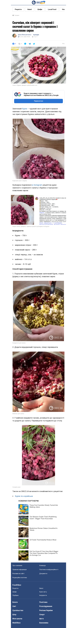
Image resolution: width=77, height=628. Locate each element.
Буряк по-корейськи (24, 496)
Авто (41, 619)
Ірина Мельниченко (24, 35)
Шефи (39, 9)
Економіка (43, 623)
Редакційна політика (19, 577)
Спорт (42, 614)
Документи (43, 573)
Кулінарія (36, 34)
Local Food (52, 9)
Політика (43, 602)
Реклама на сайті (18, 573)
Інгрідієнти (43, 595)
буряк (24, 109)
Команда (42, 565)
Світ (14, 606)
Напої (29, 9)
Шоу (14, 614)
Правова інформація (19, 569)
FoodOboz (16, 585)
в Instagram (37, 185)
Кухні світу (43, 592)
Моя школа (17, 619)
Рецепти (18, 9)
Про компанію (17, 565)
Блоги (15, 602)
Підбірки (15, 595)
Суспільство (17, 610)
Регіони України (46, 610)
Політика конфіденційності (48, 569)
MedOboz (16, 623)
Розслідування (45, 606)
